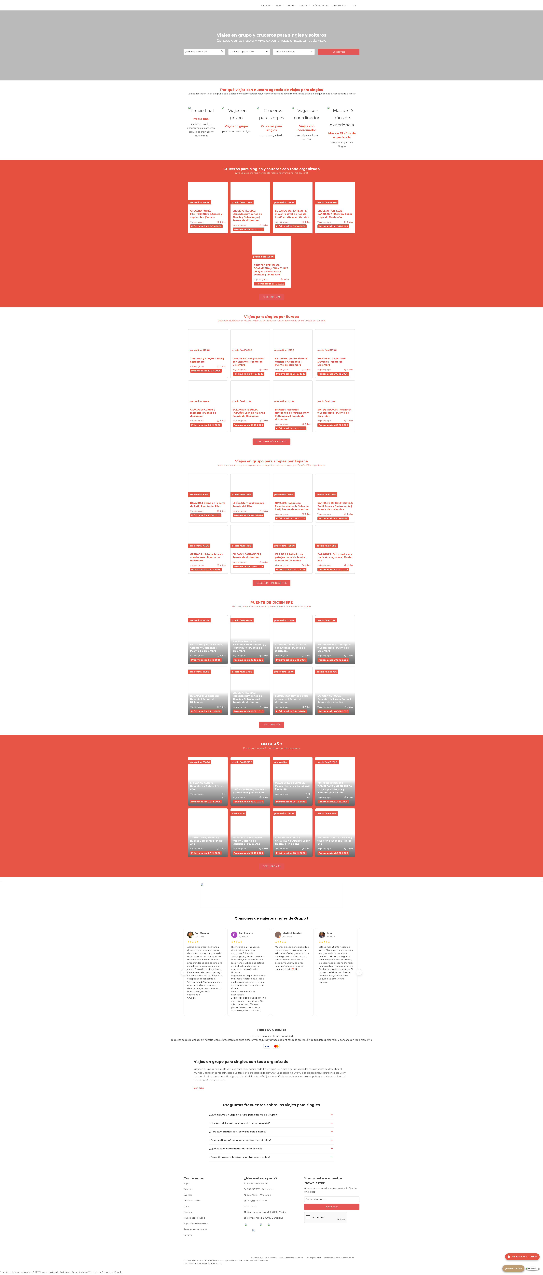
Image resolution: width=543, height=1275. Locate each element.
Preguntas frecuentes (195, 1229)
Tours (186, 1206)
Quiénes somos (339, 5)
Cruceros (265, 5)
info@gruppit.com (257, 1200)
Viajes (278, 5)
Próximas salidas (192, 1200)
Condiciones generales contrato (264, 1258)
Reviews (188, 1235)
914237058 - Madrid (257, 1183)
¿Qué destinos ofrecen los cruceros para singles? (240, 1140)
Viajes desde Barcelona (196, 1223)
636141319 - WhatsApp (259, 1195)
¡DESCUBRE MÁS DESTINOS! (271, 441)
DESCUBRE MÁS (271, 297)
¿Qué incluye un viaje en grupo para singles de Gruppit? (243, 1114)
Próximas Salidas (320, 5)
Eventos (303, 5)
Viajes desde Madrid (194, 1217)
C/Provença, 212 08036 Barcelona (265, 1217)
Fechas (290, 5)
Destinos (188, 1212)
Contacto (252, 1206)
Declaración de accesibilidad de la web (339, 1258)
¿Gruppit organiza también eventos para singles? (239, 1157)
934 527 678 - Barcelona (260, 1189)
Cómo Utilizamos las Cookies (291, 1258)
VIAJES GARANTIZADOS (524, 1256)
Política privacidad (313, 1258)
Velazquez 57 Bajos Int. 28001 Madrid (266, 1212)
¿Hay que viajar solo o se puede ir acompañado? (239, 1123)
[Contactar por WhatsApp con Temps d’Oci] (533, 1268)
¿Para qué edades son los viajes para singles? (237, 1131)
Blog (354, 5)
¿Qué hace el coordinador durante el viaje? (235, 1148)
